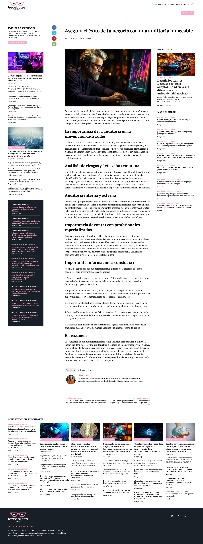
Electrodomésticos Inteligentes (25, 287)
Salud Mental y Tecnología (175, 439)
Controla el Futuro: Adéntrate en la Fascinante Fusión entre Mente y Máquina (24, 209)
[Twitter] (54, 33)
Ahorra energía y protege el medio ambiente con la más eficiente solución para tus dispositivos (26, 291)
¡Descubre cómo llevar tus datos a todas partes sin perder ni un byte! (148, 471)
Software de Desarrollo (17, 72)
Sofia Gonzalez (13, 434)
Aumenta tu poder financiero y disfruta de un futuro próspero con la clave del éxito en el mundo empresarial (22, 444)
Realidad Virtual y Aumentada (23, 244)
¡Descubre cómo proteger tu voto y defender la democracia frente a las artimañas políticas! (176, 156)
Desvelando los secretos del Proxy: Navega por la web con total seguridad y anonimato (25, 153)
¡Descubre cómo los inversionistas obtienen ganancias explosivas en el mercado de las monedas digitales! (84, 448)
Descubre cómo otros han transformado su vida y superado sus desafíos (180, 493)
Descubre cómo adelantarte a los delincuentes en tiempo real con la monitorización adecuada (86, 402)
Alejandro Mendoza (15, 159)
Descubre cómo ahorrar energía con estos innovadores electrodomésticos (25, 304)
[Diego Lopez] (71, 379)
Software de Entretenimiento (169, 179)
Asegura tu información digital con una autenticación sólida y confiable (53, 466)
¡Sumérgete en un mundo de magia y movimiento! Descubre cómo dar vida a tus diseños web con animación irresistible (117, 448)
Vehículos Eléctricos (165, 77)
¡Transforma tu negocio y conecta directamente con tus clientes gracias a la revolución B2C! (21, 487)
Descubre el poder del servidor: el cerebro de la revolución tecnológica (23, 97)
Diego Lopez (85, 38)
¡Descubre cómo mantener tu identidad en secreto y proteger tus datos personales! (148, 483)
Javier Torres (16, 213)
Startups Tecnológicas (17, 425)
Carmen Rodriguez (164, 105)
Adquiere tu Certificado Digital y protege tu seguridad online (53, 490)
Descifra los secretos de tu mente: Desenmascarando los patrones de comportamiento (179, 469)
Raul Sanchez (16, 295)
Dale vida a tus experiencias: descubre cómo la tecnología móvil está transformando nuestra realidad (25, 249)
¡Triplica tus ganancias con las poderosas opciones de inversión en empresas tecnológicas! (22, 473)
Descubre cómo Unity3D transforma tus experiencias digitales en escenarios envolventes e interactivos (25, 263)
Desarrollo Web (108, 439)
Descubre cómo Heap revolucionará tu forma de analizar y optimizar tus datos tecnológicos (24, 107)
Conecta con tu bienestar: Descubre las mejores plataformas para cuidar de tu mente (178, 481)
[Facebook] (54, 27)
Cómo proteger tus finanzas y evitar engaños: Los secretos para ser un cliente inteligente (175, 144)
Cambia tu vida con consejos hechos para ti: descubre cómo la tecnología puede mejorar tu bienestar (180, 447)
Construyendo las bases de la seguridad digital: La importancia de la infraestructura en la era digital (148, 448)
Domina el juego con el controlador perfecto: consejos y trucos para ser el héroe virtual (25, 78)
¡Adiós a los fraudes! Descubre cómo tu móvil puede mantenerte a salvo (175, 168)
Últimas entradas (86, 369)
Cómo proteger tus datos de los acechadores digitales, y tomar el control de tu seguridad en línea (130, 403)
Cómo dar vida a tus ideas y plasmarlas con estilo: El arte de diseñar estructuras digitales (116, 471)
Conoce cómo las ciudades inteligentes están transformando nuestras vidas (26, 222)
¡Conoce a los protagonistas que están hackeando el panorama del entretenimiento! (175, 194)
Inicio (67, 26)
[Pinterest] (54, 38)
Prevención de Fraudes (78, 26)
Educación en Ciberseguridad (50, 439)
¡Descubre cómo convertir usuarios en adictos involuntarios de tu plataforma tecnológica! (22, 459)
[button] (192, 4)
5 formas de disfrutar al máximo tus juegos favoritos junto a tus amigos (174, 182)
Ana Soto (169, 454)
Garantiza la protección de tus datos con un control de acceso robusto (53, 446)
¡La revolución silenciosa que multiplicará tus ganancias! (83, 495)
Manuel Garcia (17, 253)
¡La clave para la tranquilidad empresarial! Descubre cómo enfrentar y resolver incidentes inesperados (148, 495)
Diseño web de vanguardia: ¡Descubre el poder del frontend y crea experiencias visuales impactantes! (25, 117)
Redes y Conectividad (16, 147)
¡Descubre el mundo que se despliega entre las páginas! (114, 482)
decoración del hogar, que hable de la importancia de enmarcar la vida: (24, 180)
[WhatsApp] (54, 44)
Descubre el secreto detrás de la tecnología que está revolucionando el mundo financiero (85, 474)
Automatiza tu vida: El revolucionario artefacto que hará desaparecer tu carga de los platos (25, 317)
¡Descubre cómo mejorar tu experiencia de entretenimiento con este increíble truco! (174, 206)
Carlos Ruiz (12, 83)
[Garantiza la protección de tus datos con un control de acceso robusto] (54, 432)
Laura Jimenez (45, 452)
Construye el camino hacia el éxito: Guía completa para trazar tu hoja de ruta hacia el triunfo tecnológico (22, 429)
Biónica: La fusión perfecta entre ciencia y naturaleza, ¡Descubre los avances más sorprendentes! (24, 235)
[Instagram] (172, 516)
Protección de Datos (142, 439)
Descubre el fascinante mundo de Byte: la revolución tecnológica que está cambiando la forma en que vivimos (25, 170)
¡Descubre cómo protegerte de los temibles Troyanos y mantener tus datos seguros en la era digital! (54, 479)
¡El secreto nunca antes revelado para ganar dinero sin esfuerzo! (85, 485)
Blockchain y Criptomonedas (82, 439)
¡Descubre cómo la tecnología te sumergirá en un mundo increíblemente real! (23, 277)
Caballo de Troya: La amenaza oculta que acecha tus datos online (173, 120)
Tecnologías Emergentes (21, 204)
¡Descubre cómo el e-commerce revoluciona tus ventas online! (116, 491)
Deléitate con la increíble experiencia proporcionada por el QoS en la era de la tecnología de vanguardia (25, 189)
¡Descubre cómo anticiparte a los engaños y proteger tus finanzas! (174, 132)
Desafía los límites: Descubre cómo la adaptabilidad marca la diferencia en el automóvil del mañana (173, 86)
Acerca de (70, 369)
